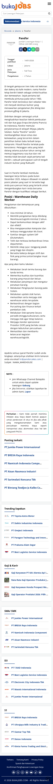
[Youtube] (31, 772)
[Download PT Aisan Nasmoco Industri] (6, 639)
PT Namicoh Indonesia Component (24, 463)
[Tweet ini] (25, 49)
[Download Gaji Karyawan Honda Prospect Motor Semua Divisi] (6, 587)
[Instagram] (22, 772)
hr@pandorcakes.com (30, 359)
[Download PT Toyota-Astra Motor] (6, 515)
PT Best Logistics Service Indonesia (29, 552)
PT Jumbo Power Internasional (22, 447)
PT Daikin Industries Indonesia (26, 523)
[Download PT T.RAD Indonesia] (6, 667)
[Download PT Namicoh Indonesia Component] (6, 632)
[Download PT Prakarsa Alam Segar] (6, 544)
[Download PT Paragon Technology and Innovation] (6, 537)
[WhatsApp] (33, 49)
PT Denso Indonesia (21, 739)
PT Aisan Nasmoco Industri (20, 471)
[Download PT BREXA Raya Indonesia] (6, 625)
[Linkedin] (27, 772)
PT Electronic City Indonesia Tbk (27, 682)
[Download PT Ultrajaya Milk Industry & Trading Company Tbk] (6, 724)
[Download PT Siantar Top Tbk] (6, 731)
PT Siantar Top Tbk (20, 731)
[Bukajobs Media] (16, 6)
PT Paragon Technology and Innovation (31, 537)
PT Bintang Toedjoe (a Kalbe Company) (26, 487)
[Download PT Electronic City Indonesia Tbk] (6, 682)
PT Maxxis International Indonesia (28, 689)
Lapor (28, 391)
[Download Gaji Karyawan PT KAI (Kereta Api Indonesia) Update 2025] (6, 572)
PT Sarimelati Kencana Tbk (20, 479)
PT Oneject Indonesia (22, 530)
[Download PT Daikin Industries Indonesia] (6, 522)
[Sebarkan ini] (21, 49)
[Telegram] (29, 49)
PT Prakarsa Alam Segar (23, 544)
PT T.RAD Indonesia (21, 667)
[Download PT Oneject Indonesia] (6, 530)
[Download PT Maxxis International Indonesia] (6, 689)
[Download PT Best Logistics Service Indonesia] (6, 551)
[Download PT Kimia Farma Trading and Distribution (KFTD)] (6, 746)
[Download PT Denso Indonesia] (6, 738)
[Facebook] (13, 772)
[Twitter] (18, 772)
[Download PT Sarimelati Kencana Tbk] (6, 646)
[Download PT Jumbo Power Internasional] (6, 617)
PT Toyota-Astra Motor (22, 516)
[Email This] (37, 49)
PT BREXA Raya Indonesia (19, 455)
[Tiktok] (36, 772)
